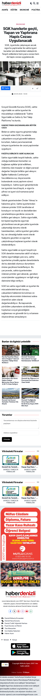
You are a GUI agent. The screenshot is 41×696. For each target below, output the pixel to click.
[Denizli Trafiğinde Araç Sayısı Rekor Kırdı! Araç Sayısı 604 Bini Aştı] (30, 393)
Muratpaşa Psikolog (26, 680)
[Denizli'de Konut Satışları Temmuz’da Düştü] (11, 393)
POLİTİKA (36, 10)
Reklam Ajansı (12, 680)
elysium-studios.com (27, 692)
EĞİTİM (14, 10)
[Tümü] (38, 451)
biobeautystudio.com (9, 692)
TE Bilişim (26, 672)
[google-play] (20, 653)
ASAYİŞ (5, 10)
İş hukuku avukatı (7, 677)
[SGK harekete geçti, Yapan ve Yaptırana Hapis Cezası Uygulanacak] (20, 73)
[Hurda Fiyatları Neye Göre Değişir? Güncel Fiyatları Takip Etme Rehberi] (11, 350)
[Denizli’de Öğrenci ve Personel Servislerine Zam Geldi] (30, 372)
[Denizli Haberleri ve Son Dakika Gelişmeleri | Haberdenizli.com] (11, 3)
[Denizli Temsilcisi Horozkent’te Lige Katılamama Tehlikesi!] (30, 350)
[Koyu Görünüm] (31, 3)
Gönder (7, 439)
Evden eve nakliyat (17, 683)
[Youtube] (27, 611)
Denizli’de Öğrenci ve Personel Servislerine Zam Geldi (30, 380)
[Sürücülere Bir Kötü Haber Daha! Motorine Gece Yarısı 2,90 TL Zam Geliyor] (11, 372)
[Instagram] (22, 611)
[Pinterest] (18, 611)
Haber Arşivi (9, 633)
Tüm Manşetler (10, 628)
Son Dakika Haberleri (12, 631)
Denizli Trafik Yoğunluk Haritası (16, 623)
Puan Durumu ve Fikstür (13, 626)
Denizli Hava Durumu (12, 621)
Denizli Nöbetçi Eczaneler (14, 618)
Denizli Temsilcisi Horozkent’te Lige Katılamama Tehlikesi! (30, 359)
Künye (14, 640)
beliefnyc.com (26, 689)
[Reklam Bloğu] (20, 534)
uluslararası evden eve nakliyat (26, 686)
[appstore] (20, 646)
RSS (6, 665)
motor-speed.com (8, 695)
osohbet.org (14, 689)
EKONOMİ (24, 10)
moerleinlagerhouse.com (27, 695)
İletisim (6, 640)
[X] (14, 611)
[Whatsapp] (31, 611)
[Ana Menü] (37, 3)
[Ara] (34, 3)
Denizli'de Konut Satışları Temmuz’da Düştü (10, 402)
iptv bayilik (4, 689)
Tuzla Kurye (19, 677)
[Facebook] (10, 611)
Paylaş (7, 88)
